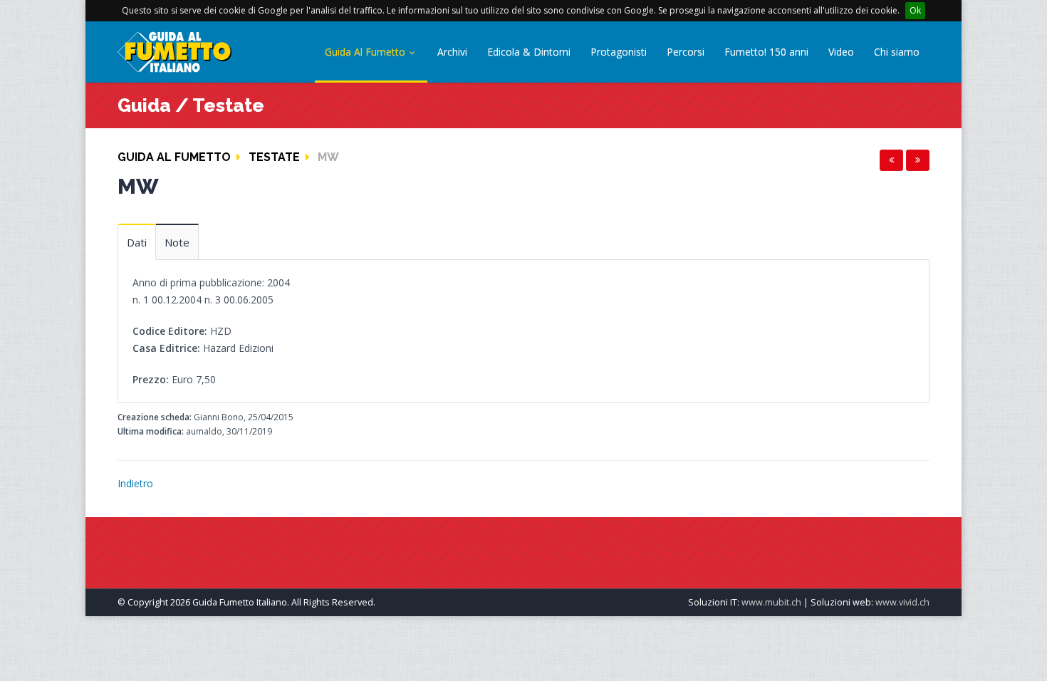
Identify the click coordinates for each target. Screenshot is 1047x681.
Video (841, 51)
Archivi (452, 51)
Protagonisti (618, 51)
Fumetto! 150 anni (766, 51)
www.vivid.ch (902, 602)
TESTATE (274, 157)
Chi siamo (897, 51)
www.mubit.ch (771, 602)
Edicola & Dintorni (529, 51)
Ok (915, 10)
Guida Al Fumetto (366, 51)
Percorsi (685, 51)
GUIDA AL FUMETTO (174, 157)
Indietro (135, 483)
